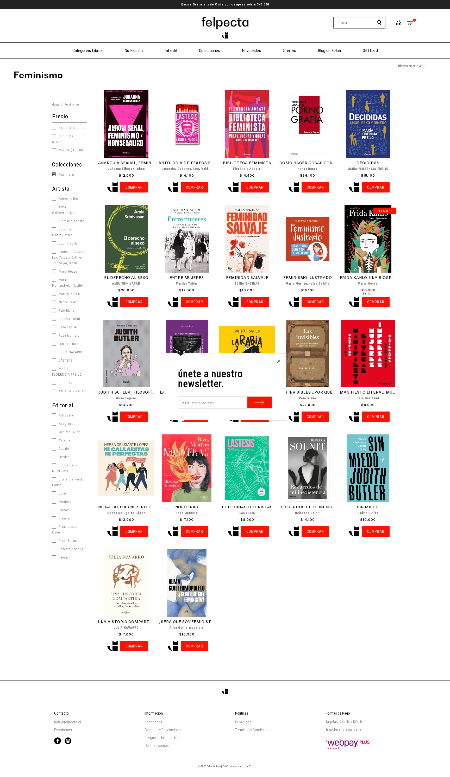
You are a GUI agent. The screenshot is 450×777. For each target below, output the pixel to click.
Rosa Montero (68, 335)
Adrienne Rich (69, 199)
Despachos (153, 722)
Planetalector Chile (65, 529)
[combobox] (359, 22)
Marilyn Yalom (69, 294)
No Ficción (133, 50)
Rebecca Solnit (69, 319)
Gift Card (370, 50)
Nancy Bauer (67, 302)
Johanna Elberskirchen (62, 232)
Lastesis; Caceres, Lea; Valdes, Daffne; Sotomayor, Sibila (69, 257)
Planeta (64, 518)
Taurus (63, 557)
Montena (64, 502)
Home (55, 104)
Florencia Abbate (71, 221)
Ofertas (289, 50)
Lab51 (248, 766)
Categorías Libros (87, 50)
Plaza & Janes (68, 541)
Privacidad (243, 722)
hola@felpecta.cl (67, 722)
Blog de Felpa (329, 50)
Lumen (63, 493)
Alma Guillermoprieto (64, 210)
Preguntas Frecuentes (162, 737)
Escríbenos (63, 730)
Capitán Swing (69, 432)
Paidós (63, 510)
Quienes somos (157, 745)
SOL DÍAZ (65, 383)
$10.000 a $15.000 (63, 139)
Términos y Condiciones (253, 730)
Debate (63, 449)
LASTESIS (65, 360)
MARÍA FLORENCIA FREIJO (67, 371)
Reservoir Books (70, 549)
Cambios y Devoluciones (164, 730)
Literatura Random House (69, 482)
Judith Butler (68, 243)
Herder (63, 457)
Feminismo (66, 174)
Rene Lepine (67, 327)
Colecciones (209, 50)
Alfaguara (65, 415)
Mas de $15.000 (70, 150)
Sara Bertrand (68, 344)
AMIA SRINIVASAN (72, 391)
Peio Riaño (66, 310)
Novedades (251, 50)
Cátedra (64, 440)
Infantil (171, 50)
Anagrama (65, 424)
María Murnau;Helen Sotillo (67, 282)
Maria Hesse (67, 271)
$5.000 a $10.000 (71, 128)
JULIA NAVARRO (71, 352)
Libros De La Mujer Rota (65, 468)
